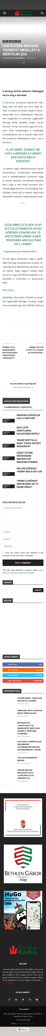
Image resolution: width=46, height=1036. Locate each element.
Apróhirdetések (12, 691)
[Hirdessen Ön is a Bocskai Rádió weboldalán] (9, 713)
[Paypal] (23, 999)
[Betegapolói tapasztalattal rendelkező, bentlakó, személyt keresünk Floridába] (9, 725)
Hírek (11, 19)
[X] (29, 999)
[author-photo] (23, 380)
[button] (4, 13)
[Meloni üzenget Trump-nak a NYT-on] (9, 471)
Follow (39, 670)
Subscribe (38, 681)
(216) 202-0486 (24, 1020)
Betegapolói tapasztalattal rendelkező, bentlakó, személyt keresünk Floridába (28, 728)
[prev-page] (4, 493)
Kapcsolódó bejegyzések (16, 401)
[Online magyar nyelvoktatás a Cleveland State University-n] (9, 773)
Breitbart (7, 142)
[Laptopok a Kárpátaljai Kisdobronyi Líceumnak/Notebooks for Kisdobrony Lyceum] (9, 744)
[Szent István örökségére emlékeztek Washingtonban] (9, 455)
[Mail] (16, 999)
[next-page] (8, 493)
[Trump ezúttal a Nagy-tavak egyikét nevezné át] (9, 443)
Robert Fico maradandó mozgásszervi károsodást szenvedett (10, 352)
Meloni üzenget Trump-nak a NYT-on (29, 470)
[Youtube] (36, 999)
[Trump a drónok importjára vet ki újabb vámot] (9, 483)
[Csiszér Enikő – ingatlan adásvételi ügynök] (9, 701)
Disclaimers (24, 1009)
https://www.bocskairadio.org (23, 387)
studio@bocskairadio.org (25, 1023)
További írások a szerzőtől (18, 407)
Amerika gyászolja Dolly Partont (28, 417)
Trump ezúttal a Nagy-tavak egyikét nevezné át (29, 443)
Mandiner (10, 102)
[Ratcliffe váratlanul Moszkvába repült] (9, 430)
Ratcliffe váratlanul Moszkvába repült (28, 430)
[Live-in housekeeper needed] (9, 760)
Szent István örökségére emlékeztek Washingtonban (27, 457)
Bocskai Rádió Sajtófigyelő (15, 58)
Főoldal (4, 19)
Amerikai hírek (20, 19)
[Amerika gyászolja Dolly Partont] (9, 418)
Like (40, 664)
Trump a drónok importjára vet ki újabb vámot (27, 483)
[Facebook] (9, 999)
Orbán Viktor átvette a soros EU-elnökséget (34, 350)
